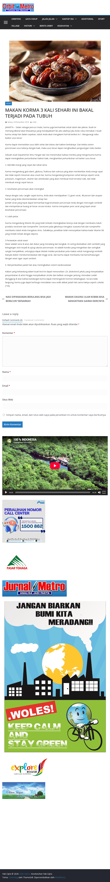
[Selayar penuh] (104, 492)
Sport (101, 19)
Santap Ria (68, 19)
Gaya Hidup (31, 19)
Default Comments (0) (12, 320)
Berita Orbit (46, 25)
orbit (34, 122)
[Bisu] (99, 492)
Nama (6, 371)
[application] (55, 465)
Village (15, 25)
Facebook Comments (34, 320)
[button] (56, 19)
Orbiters (16, 19)
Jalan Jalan (48, 19)
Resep (8, 103)
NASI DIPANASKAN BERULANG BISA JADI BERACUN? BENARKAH (28, 299)
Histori (28, 25)
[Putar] (6, 492)
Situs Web (7, 399)
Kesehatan (63, 25)
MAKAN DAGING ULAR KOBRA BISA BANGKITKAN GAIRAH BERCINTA (84, 299)
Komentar (8, 333)
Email (6, 385)
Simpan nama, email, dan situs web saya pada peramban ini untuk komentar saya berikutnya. (56, 414)
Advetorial (87, 19)
